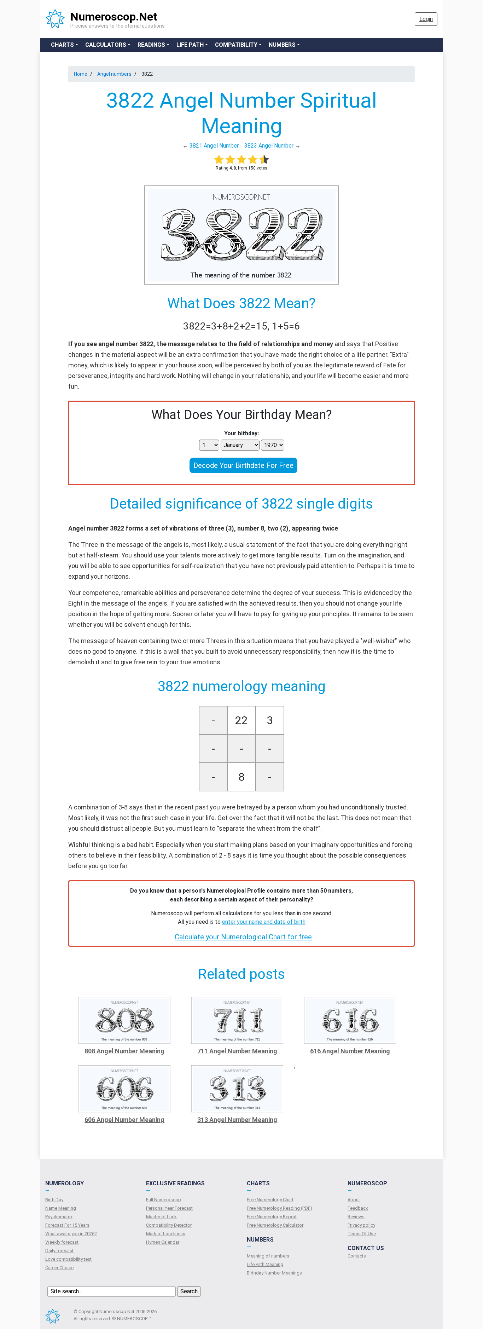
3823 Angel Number (268, 145)
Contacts (357, 1256)
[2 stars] (230, 159)
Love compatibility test (68, 1259)
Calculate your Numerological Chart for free (243, 937)
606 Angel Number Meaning (124, 1119)
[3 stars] (241, 159)
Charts (62, 44)
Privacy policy (361, 1225)
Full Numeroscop (163, 1199)
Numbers (282, 44)
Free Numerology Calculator (275, 1225)
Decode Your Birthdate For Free (243, 465)
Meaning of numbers (268, 1256)
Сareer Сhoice (59, 1267)
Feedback (358, 1208)
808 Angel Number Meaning (124, 1051)
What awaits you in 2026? (71, 1233)
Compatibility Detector (169, 1225)
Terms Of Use (362, 1233)
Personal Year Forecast (169, 1208)
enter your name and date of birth (263, 921)
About (354, 1199)
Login (426, 19)
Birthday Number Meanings (274, 1273)
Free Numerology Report (272, 1216)
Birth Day (54, 1199)
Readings (151, 44)
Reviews (356, 1216)
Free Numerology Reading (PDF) (279, 1208)
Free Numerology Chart (270, 1199)
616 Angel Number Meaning (350, 1051)
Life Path (190, 44)
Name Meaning (60, 1208)
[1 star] (219, 159)
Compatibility (236, 44)
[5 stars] (264, 159)
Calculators (105, 44)
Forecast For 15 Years (67, 1225)
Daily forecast (59, 1250)
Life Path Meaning (265, 1264)
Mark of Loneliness (165, 1233)
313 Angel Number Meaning (237, 1119)
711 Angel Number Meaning (237, 1051)
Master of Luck (161, 1216)
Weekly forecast (61, 1242)
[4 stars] (252, 159)
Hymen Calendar (162, 1242)
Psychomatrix (58, 1216)
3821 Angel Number (214, 145)
